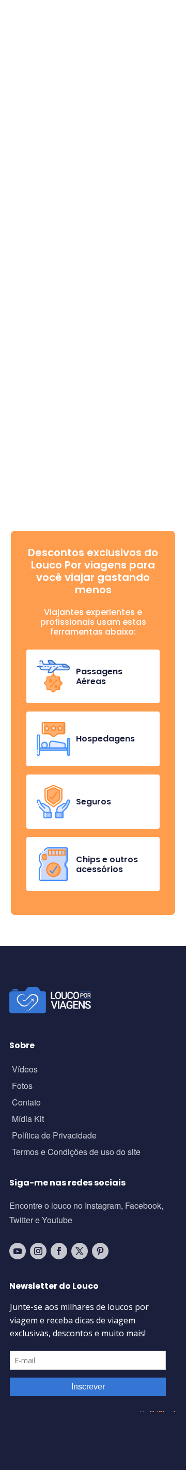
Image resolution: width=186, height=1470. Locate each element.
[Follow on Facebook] (59, 1251)
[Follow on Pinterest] (100, 1251)
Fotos (22, 1087)
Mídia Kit (28, 1120)
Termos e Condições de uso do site (76, 1153)
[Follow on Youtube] (17, 1251)
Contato (26, 1103)
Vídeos (25, 1070)
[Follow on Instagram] (38, 1251)
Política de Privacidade (54, 1136)
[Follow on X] (79, 1251)
